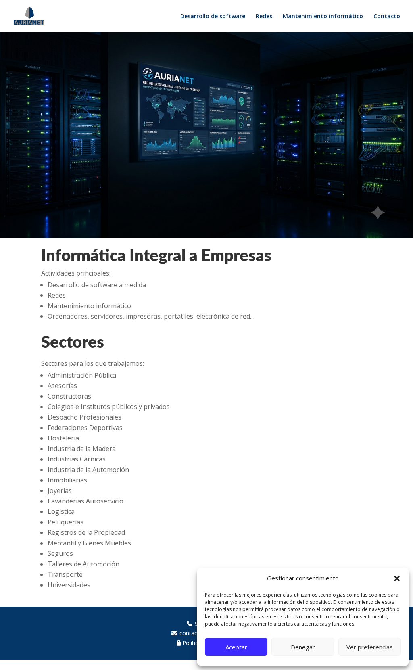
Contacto (386, 16)
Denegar (303, 647)
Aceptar (236, 647)
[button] (397, 578)
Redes (264, 16)
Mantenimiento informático (323, 16)
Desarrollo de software (212, 16)
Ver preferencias (369, 647)
